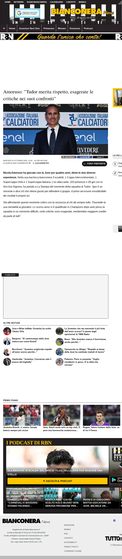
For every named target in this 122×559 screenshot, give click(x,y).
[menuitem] (4, 28)
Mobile (67, 529)
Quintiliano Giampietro (16, 163)
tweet (99, 157)
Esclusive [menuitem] (75, 28)
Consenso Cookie (72, 551)
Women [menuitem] (62, 28)
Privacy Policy (71, 547)
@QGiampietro (41, 163)
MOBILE (82, 2)
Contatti (68, 538)
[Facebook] (114, 520)
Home (7, 2)
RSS (66, 534)
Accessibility (70, 542)
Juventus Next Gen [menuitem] (29, 28)
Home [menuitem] (12, 28)
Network (19, 2)
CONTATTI (70, 2)
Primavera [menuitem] (49, 28)
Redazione (69, 525)
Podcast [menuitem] (88, 28)
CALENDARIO (56, 2)
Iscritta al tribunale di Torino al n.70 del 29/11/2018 (26, 533)
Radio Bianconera (37, 2)
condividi (84, 157)
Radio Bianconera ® (32, 529)
